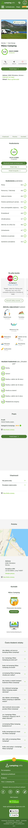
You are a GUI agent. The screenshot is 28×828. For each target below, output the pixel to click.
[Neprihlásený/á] (25, 3)
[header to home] (8, 2)
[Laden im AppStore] (14, 811)
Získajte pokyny (9, 573)
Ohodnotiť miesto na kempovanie (13, 163)
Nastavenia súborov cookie (14, 822)
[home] (14, 765)
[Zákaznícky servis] (19, 3)
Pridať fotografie (14, 170)
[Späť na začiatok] (14, 759)
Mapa (18, 7)
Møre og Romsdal (13, 79)
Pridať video (13, 167)
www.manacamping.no (14, 632)
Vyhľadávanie (9, 7)
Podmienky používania (7, 820)
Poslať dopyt (13, 69)
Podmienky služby (9, 823)
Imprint (18, 820)
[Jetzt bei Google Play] (14, 815)
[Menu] (2, 6)
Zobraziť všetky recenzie (13, 300)
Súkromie (24, 820)
